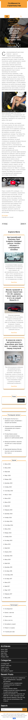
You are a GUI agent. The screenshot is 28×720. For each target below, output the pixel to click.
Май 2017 (7, 586)
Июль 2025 (8, 498)
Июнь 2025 (8, 502)
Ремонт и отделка (10, 628)
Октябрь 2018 (8, 571)
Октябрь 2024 (8, 521)
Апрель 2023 (8, 552)
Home (10, 16)
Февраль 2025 (8, 510)
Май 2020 (7, 563)
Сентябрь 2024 (9, 525)
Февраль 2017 (8, 594)
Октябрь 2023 (8, 540)
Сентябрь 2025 (9, 490)
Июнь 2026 (8, 468)
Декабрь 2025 (8, 483)
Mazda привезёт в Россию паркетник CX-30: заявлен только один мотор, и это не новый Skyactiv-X (14, 295)
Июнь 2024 (8, 529)
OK (14, 718)
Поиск (14, 396)
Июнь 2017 (7, 582)
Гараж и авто (8, 616)
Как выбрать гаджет (10, 624)
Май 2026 (7, 471)
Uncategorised (8, 608)
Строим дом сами (10, 631)
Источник (5, 215)
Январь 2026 (8, 479)
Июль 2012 (7, 597)
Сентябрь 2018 (9, 574)
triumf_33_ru (11, 45)
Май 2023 (7, 548)
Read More (14, 282)
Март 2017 (7, 590)
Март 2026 (8, 475)
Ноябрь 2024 (8, 517)
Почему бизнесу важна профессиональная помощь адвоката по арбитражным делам (14, 435)
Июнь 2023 (8, 544)
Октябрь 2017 (8, 578)
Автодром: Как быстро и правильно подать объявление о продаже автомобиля (13, 420)
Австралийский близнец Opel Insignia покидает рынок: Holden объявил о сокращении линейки (14, 243)
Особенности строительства (14, 4)
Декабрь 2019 (8, 567)
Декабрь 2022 (8, 555)
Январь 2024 (8, 532)
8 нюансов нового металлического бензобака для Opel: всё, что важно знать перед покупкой (14, 344)
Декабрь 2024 (8, 513)
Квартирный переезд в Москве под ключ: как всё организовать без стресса (13, 451)
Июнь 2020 (8, 559)
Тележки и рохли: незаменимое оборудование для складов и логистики (13, 428)
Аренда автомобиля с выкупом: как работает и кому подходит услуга (13, 443)
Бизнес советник (9, 612)
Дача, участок (9, 620)
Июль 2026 (8, 464)
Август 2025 (8, 494)
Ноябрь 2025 (8, 487)
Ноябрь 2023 (8, 536)
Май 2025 (7, 506)
